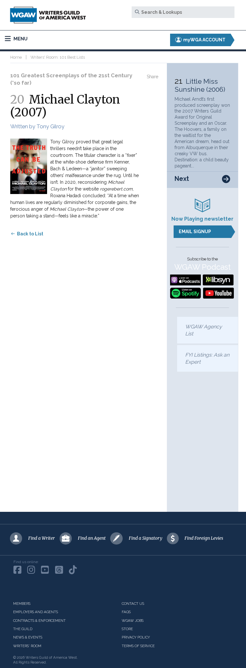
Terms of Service (138, 646)
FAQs (126, 612)
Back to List (30, 233)
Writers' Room (27, 646)
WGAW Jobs (133, 620)
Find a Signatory (145, 538)
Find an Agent (92, 538)
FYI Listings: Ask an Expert (207, 358)
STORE (127, 629)
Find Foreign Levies (203, 538)
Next (182, 178)
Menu (20, 39)
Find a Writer (41, 538)
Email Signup (195, 231)
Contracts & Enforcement (39, 620)
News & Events (27, 637)
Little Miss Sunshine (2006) (200, 85)
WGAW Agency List (203, 330)
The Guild (22, 629)
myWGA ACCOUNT (204, 39)
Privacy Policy (136, 637)
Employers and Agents (35, 612)
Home (16, 57)
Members (21, 603)
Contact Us (133, 603)
